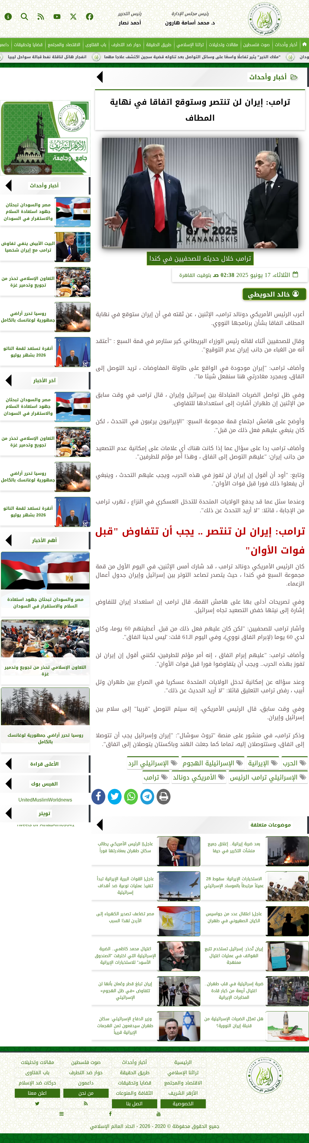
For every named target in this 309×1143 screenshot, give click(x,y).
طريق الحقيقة (158, 45)
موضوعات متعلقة (270, 825)
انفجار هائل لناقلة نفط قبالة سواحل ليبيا (74, 57)
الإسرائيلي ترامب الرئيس (265, 777)
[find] (24, 17)
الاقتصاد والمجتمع (64, 45)
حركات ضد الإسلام (37, 1082)
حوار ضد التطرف (126, 45)
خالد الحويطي (269, 294)
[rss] (40, 17)
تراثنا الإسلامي (190, 45)
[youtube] (57, 17)
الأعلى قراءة (44, 764)
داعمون (86, 1082)
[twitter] (73, 17)
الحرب (291, 763)
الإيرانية (259, 763)
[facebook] (89, 17)
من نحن (86, 1093)
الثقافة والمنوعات (134, 1093)
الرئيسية (183, 1062)
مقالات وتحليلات (223, 45)
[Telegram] (147, 797)
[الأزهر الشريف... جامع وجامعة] (45, 138)
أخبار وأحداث (286, 45)
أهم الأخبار (44, 541)
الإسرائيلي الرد (149, 763)
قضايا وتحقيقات (28, 45)
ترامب (152, 777)
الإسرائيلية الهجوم (209, 763)
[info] (8, 17)
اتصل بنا (134, 1103)
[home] (304, 45)
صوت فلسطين (256, 45)
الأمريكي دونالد (195, 777)
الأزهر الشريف (183, 1093)
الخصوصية (183, 1103)
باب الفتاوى (95, 45)
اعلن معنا (37, 1093)
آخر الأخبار (44, 381)
